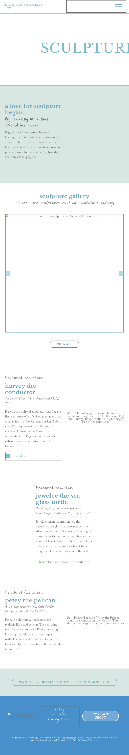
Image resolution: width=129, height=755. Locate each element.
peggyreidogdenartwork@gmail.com (51, 740)
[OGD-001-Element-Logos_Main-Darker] (26, 5)
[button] (34, 456)
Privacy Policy (69, 737)
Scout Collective (89, 740)
